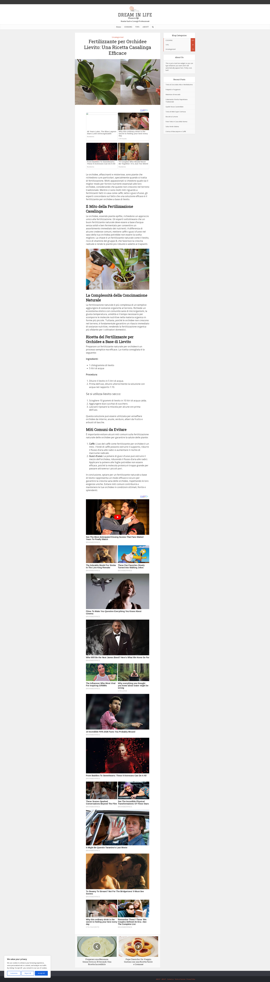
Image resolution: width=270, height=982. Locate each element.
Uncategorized (117, 37)
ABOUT (145, 27)
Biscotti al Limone (172, 117)
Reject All (28, 973)
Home (118, 27)
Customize (14, 973)
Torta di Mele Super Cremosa (176, 112)
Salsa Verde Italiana (172, 127)
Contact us (170, 979)
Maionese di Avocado (173, 94)
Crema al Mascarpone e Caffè (176, 131)
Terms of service (180, 979)
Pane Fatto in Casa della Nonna (176, 122)
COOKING (128, 27)
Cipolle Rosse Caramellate (174, 107)
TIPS (137, 27)
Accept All (41, 973)
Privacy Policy (190, 979)
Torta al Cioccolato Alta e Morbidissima (179, 85)
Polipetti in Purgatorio (173, 90)
